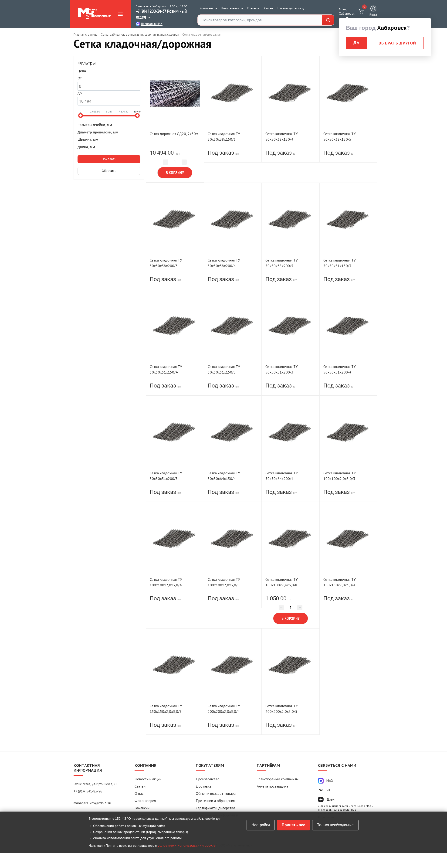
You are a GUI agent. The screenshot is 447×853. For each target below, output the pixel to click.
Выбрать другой (397, 43)
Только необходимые (335, 825)
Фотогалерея (145, 800)
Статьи (268, 8)
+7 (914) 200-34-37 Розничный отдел (161, 14)
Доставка (203, 786)
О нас (139, 793)
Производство (208, 779)
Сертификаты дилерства (215, 807)
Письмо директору (291, 8)
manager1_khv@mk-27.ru (92, 803)
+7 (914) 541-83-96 (88, 791)
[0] (362, 12)
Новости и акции (148, 779)
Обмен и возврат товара (216, 793)
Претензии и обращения (215, 800)
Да (356, 42)
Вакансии (142, 807)
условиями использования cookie (187, 845)
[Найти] (328, 20)
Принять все (293, 825)
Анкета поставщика (272, 786)
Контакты (253, 8)
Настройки (260, 825)
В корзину (175, 172)
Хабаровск (346, 13)
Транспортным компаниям (277, 779)
